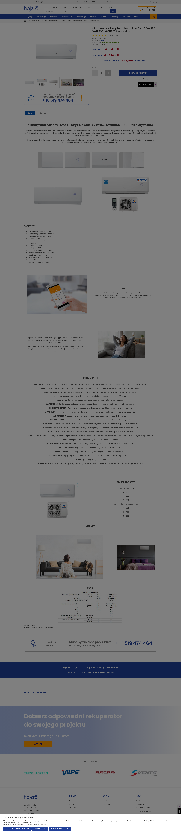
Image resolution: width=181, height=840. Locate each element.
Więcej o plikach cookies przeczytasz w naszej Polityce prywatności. (25, 824)
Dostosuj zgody (40, 829)
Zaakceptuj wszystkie (60, 829)
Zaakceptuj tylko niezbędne (17, 829)
